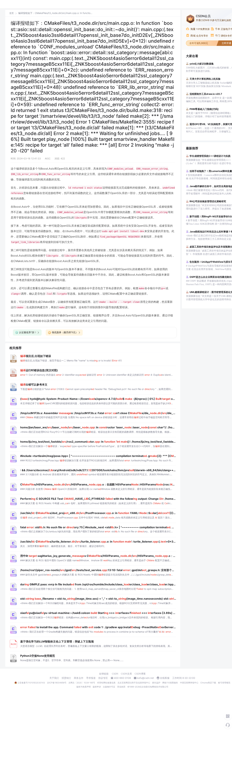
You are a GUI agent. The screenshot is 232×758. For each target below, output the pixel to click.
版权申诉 (97, 686)
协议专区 (103, 678)
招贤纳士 (66, 678)
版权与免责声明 (83, 686)
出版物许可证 (109, 686)
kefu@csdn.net (145, 678)
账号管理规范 (224, 682)
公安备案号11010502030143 (31, 682)
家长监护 (156, 682)
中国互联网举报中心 (189, 682)
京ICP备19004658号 (56, 682)
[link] (11, 13)
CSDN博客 (140, 674)
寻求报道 (91, 678)
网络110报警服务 (170, 682)
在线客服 (164, 678)
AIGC (47, 158)
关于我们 (54, 678)
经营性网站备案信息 (106, 682)
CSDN (115, 674)
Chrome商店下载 (208, 682)
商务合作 (78, 678)
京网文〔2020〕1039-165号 (81, 682)
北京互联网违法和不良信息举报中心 (134, 682)
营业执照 (121, 686)
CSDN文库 (126, 674)
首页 (11, 13)
